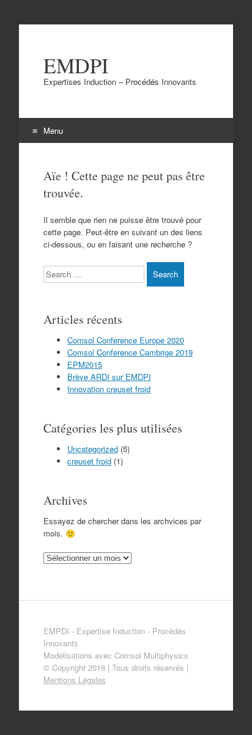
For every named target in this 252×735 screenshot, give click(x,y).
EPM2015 (84, 364)
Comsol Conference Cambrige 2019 (130, 352)
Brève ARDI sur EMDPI (109, 376)
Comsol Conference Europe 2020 (125, 340)
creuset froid (89, 461)
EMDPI (75, 65)
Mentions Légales (74, 680)
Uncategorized (92, 449)
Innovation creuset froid (108, 389)
